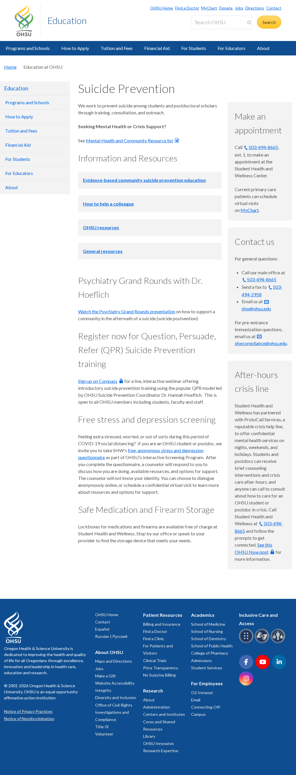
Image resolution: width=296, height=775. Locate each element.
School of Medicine (208, 624)
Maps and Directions (113, 661)
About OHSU (109, 652)
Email (195, 699)
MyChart (209, 7)
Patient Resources (162, 615)
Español (102, 629)
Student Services (206, 667)
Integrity (103, 690)
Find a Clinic (153, 638)
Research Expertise (160, 750)
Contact (273, 7)
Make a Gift (105, 675)
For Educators (231, 48)
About (263, 48)
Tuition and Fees (117, 48)
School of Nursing (207, 631)
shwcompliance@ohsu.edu (261, 343)
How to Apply (75, 48)
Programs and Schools (28, 48)
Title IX (102, 726)
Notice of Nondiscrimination (29, 718)
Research (153, 690)
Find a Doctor (187, 7)
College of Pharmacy (209, 653)
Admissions (201, 660)
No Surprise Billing (159, 674)
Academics (202, 615)
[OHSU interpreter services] (279, 642)
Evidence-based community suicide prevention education (144, 180)
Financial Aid (157, 48)
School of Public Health (212, 645)
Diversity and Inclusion (115, 697)
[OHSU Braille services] (247, 642)
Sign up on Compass (97, 381)
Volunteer (104, 733)
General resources (103, 251)
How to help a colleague (108, 203)
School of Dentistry (208, 638)
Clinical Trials (154, 660)
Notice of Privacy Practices (28, 711)
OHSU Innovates (158, 743)
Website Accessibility (114, 683)
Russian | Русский (111, 636)
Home (10, 67)
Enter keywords (209, 32)
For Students (193, 48)
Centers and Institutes (164, 714)
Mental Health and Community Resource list (129, 140)
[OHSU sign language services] (263, 642)
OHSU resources (101, 227)
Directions (254, 7)
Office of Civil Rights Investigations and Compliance (113, 712)
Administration (156, 707)
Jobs (239, 7)
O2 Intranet (202, 692)
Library (149, 736)
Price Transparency (160, 667)
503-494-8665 (263, 147)
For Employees (207, 683)
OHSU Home (161, 7)
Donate (226, 7)
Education (67, 20)
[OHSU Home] (27, 20)
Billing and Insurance (161, 624)
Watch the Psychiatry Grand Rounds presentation (126, 311)
